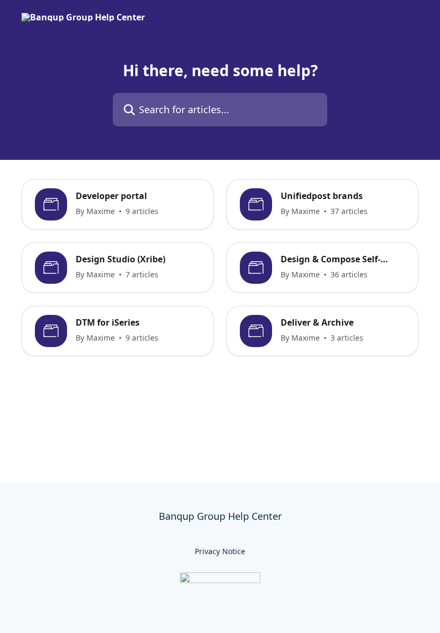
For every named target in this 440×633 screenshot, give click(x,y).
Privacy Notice (220, 551)
